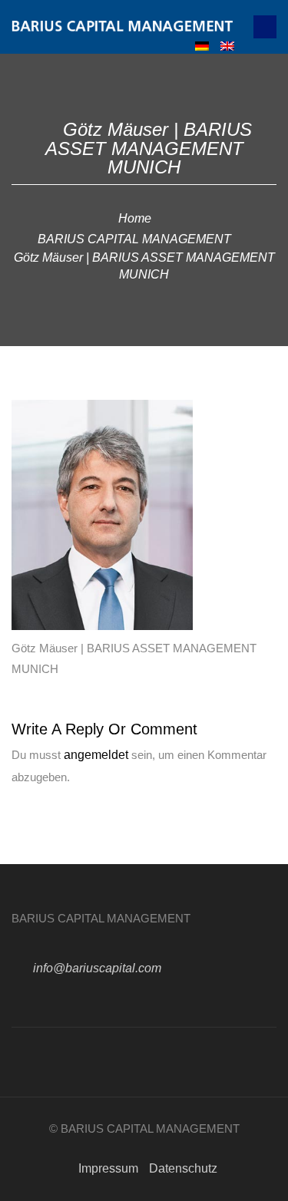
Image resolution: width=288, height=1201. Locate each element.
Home (134, 218)
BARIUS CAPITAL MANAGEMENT (134, 239)
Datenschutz (183, 1168)
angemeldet (96, 754)
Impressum (108, 1168)
